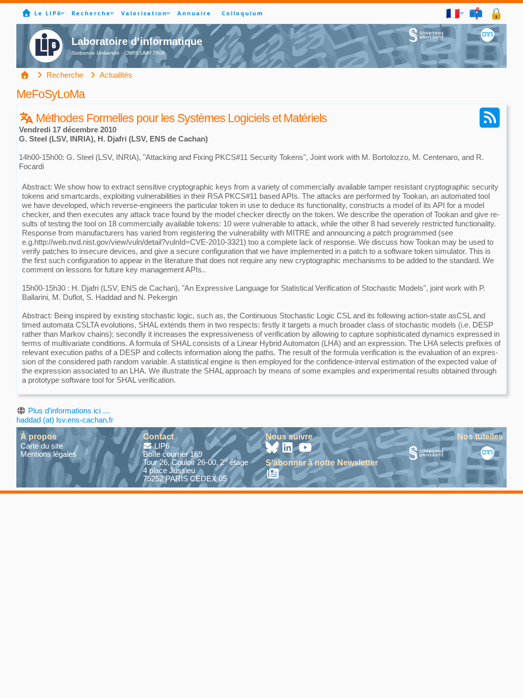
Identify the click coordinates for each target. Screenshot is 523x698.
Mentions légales (48, 454)
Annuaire (194, 13)
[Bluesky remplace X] (273, 449)
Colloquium (243, 13)
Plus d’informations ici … (69, 410)
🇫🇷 (453, 13)
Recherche (91, 13)
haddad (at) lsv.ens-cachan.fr (64, 419)
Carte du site (41, 445)
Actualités (115, 75)
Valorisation (144, 13)
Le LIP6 (47, 13)
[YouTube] (305, 449)
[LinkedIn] (289, 449)
